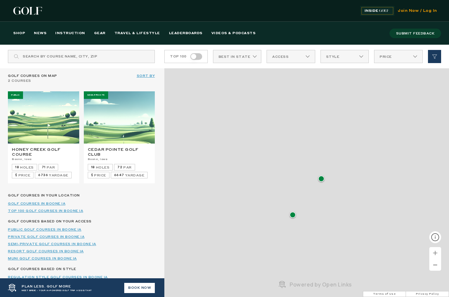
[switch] (196, 56)
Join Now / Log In (417, 11)
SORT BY (146, 76)
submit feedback (415, 33)
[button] (321, 179)
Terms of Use (384, 294)
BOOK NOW (139, 287)
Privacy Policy (427, 294)
